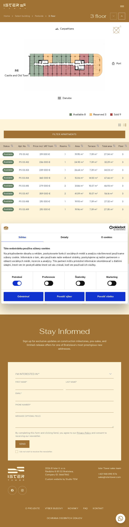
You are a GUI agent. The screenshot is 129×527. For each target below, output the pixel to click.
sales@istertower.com (109, 477)
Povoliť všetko (105, 296)
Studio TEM (71, 479)
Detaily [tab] (64, 237)
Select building (22, 16)
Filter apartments (64, 134)
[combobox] (61, 374)
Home (7, 16)
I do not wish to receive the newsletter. (36, 452)
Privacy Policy (84, 433)
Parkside (39, 16)
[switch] (48, 283)
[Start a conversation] (120, 518)
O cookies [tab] (106, 237)
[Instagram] (22, 490)
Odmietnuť (23, 296)
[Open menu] (122, 6)
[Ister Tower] (15, 6)
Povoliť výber (64, 296)
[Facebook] (12, 490)
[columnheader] (8, 146)
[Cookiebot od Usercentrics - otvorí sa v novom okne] (111, 228)
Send (22, 444)
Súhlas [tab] (22, 237)
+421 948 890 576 (107, 474)
